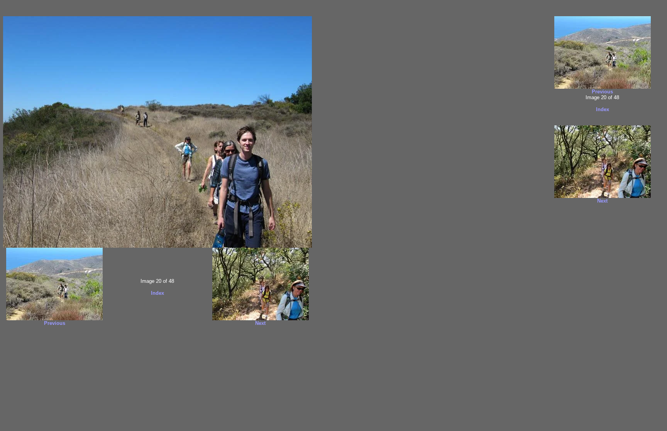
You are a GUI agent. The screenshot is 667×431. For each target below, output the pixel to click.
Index (157, 293)
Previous (54, 323)
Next (260, 323)
